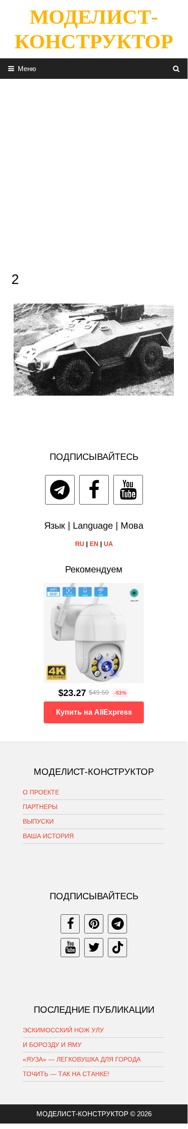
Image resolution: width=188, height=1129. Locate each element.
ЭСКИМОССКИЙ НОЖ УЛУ (63, 1030)
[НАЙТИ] (176, 68)
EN (94, 543)
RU (79, 543)
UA (108, 543)
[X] (93, 947)
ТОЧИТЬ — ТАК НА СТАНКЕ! (66, 1073)
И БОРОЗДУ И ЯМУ (52, 1044)
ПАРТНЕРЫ (40, 806)
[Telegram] (60, 490)
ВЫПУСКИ (38, 821)
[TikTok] (117, 947)
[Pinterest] (93, 923)
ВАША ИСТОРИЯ (48, 836)
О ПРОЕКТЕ (41, 792)
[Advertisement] (94, 173)
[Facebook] (94, 490)
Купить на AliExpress (94, 712)
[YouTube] (128, 490)
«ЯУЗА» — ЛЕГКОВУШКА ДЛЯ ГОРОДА (82, 1059)
